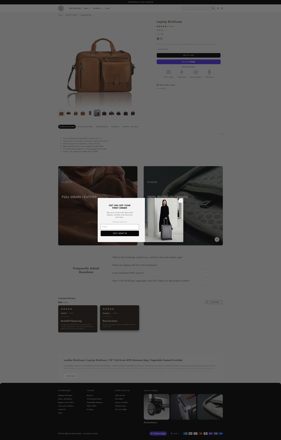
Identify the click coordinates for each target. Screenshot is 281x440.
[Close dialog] (180, 201)
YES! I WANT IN (120, 233)
